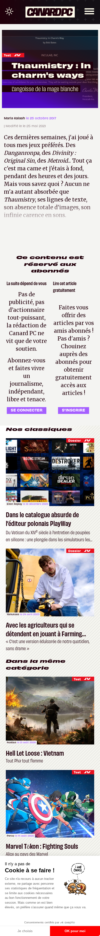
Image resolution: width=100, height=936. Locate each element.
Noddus (11, 742)
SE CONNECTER (26, 409)
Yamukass (13, 614)
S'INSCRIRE (73, 409)
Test (7, 55)
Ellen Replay (14, 503)
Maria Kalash (15, 118)
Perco (10, 835)
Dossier (74, 440)
